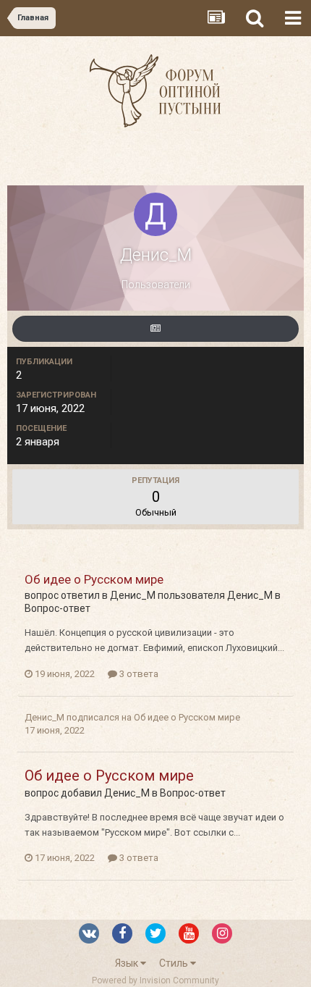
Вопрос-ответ (57, 608)
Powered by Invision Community (155, 980)
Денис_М (133, 595)
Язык (127, 963)
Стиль (174, 963)
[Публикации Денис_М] (155, 329)
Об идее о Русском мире (94, 579)
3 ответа (137, 673)
